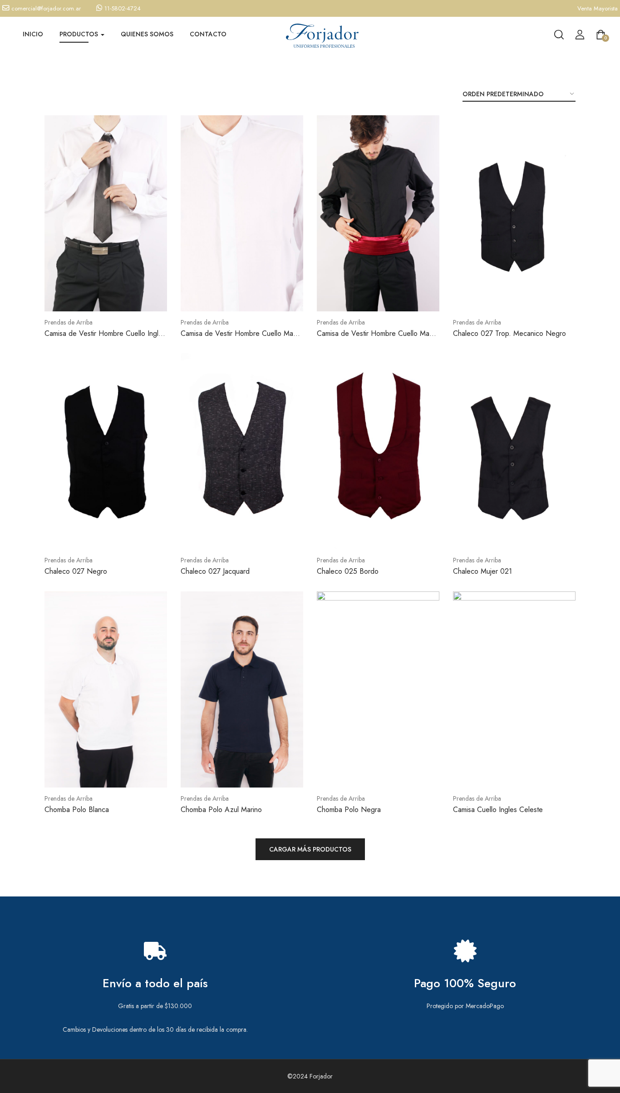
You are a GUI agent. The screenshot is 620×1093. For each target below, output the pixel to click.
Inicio (33, 34)
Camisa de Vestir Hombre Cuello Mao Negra (375, 338)
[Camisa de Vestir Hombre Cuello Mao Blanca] (242, 213)
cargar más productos (310, 849)
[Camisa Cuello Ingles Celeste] (514, 689)
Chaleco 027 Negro (75, 571)
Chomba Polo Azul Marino (221, 809)
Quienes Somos (147, 34)
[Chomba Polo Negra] (378, 689)
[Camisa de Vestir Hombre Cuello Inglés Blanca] (105, 213)
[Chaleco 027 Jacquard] (242, 451)
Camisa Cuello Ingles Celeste (498, 809)
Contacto (208, 34)
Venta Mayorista (597, 8)
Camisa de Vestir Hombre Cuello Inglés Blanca (105, 338)
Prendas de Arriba (68, 322)
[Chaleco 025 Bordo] (378, 451)
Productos (79, 34)
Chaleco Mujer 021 (482, 571)
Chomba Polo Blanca (76, 809)
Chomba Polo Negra (349, 809)
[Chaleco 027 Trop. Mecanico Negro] (514, 213)
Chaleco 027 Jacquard (215, 571)
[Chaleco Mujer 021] (514, 451)
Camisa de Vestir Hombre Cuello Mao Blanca (239, 338)
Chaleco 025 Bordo (348, 571)
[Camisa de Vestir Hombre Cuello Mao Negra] (378, 213)
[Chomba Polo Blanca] (105, 689)
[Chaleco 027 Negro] (105, 451)
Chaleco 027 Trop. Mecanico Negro (509, 333)
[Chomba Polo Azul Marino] (242, 689)
